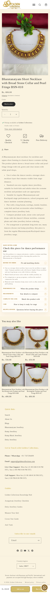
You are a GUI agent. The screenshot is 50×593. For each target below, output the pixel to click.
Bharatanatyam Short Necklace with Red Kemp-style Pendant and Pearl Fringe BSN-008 (13, 391)
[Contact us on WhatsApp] (45, 587)
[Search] (39, 4)
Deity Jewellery (11, 440)
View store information (13, 129)
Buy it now (39, 589)
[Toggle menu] (33, 4)
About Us (8, 419)
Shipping (4, 95)
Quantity (5, 109)
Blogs (7, 423)
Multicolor (8, 104)
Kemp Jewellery (11, 431)
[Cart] (46, 5)
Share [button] (6, 149)
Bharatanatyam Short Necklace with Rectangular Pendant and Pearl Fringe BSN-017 (36, 391)
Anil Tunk (9, 525)
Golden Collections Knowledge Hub (18, 495)
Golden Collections (16, 582)
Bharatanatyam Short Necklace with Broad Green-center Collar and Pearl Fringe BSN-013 (13, 354)
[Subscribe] (38, 540)
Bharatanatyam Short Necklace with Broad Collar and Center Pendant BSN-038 (36, 354)
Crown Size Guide (12, 519)
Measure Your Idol (12, 513)
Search (7, 415)
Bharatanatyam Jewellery (14, 427)
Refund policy (29, 582)
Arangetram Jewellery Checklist (17, 501)
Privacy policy (41, 582)
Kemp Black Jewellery (13, 435)
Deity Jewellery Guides (13, 507)
